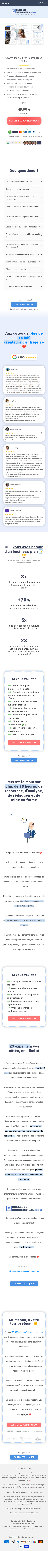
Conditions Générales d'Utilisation (23, 1521)
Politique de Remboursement (33, 1526)
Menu (7, 3)
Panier (43, 3)
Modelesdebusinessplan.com (24, 1537)
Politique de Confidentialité (11, 1526)
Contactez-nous (15, 1529)
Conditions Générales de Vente (23, 1524)
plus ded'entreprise (24, 337)
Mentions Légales (30, 1529)
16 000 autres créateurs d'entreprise (27, 1332)
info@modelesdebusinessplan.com (24, 1271)
